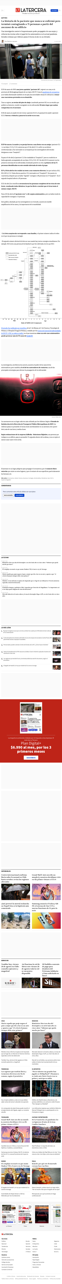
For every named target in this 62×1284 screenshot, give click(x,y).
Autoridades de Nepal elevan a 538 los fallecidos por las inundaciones (12, 1195)
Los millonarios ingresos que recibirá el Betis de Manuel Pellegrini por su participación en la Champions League (46, 1110)
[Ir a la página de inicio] (31, 10)
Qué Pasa (4, 18)
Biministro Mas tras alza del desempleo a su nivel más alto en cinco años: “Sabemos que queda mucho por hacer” (30, 563)
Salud (16, 478)
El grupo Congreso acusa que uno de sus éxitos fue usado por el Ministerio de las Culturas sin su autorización (27, 631)
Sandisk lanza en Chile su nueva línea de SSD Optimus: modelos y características (15, 1147)
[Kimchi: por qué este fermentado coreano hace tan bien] (46, 1176)
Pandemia (44, 478)
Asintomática (37, 478)
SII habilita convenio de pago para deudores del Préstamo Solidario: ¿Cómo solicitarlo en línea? (50, 970)
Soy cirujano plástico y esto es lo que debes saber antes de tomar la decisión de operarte (14, 1101)
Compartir (5, 83)
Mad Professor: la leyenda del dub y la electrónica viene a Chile (43, 1147)
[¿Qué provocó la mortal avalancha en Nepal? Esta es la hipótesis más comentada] (15, 920)
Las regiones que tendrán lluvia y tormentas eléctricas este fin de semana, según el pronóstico (25, 659)
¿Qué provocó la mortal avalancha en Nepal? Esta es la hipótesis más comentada (15, 906)
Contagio (30, 478)
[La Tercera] (9, 1224)
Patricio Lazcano (12, 41)
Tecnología (5, 1117)
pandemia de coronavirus (51, 92)
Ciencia (20, 478)
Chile (3, 1021)
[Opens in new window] (42, 1224)
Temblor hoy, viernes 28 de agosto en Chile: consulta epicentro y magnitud (10, 967)
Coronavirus (11, 478)
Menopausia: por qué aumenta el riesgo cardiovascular (44, 1195)
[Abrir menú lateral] (2, 10)
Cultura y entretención (40, 1117)
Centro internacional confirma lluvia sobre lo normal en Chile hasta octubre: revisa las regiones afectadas (15, 878)
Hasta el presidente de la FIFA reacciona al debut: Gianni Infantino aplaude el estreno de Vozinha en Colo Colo (27, 652)
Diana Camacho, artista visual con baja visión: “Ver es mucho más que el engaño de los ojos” (46, 1188)
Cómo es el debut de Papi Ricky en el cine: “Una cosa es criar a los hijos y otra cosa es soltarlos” (46, 1153)
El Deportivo (36, 1069)
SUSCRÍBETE (31, 758)
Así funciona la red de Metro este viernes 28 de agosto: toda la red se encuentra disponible (31, 968)
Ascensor (25, 478)
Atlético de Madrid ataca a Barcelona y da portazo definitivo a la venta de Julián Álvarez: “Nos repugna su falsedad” (46, 1102)
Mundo (3, 1161)
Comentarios (14, 83)
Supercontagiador (6, 480)
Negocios (35, 1021)
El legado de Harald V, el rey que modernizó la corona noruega (20, 665)
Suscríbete (20, 495)
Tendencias (5, 1069)
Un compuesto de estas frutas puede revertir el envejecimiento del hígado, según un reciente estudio (15, 1110)
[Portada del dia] (31, 733)
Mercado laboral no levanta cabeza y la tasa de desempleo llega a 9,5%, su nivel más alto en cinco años (30, 595)
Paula (34, 1161)
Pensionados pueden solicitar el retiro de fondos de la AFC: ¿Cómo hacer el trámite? (25, 645)
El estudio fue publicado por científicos (14, 328)
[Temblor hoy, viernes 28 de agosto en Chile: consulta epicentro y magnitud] (10, 983)
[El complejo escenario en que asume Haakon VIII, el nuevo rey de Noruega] (15, 1176)
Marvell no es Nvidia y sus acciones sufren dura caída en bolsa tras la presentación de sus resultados (46, 1062)
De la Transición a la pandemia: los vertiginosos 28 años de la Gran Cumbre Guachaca (45, 1122)
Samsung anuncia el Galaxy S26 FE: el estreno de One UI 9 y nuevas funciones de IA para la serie (45, 907)
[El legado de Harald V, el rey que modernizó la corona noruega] (57, 667)
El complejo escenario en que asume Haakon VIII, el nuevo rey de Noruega (24, 569)
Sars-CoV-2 (50, 478)
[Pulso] (25, 1224)
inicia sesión (8, 495)
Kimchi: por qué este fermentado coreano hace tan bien (44, 1165)
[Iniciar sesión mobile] (60, 10)
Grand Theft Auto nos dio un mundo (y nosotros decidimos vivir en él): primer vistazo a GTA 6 (46, 877)
